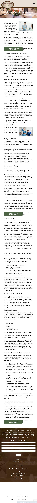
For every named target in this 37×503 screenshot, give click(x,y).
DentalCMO (22, 499)
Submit (18, 455)
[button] (34, 3)
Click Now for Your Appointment (13, 49)
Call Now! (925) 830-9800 (28, 49)
